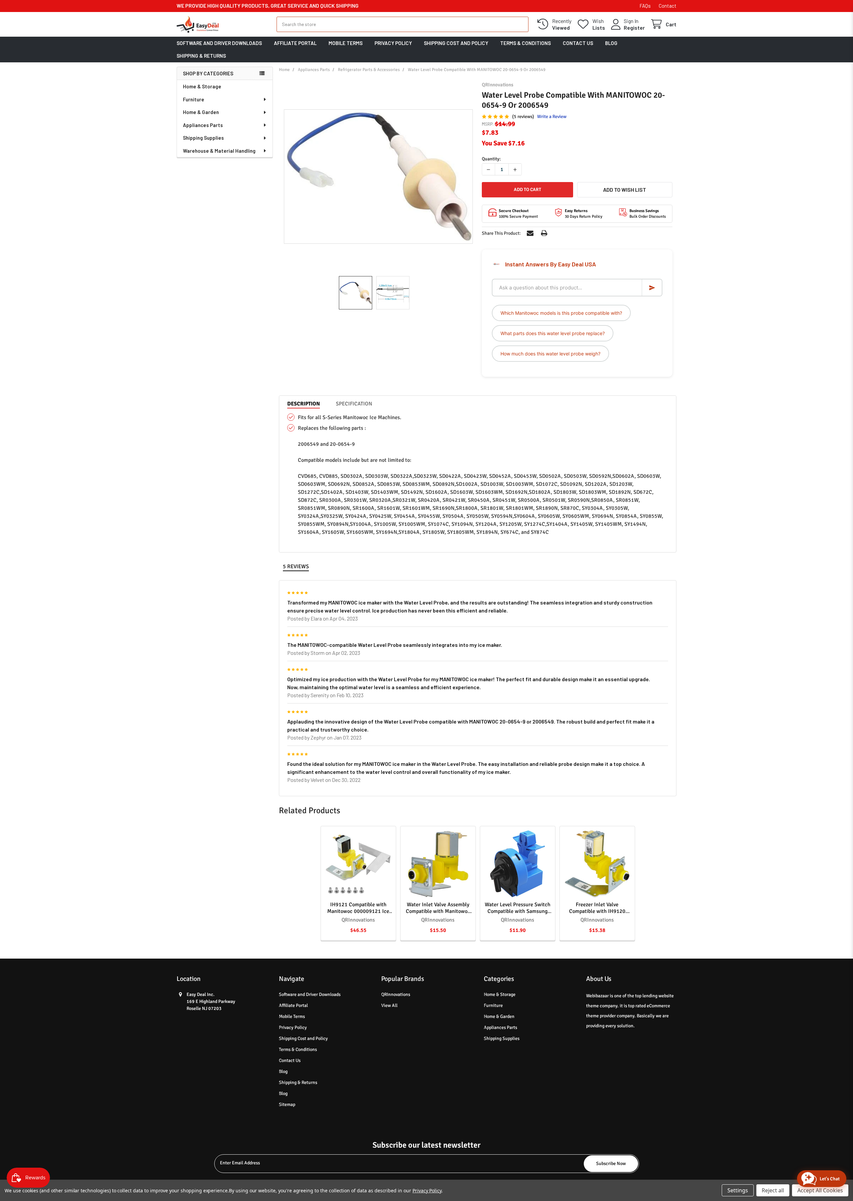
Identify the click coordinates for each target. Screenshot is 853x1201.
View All (389, 1005)
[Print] (544, 233)
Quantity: (491, 159)
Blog (611, 43)
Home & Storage (202, 86)
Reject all (773, 1190)
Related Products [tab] (309, 810)
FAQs (645, 6)
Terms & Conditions (525, 43)
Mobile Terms (346, 43)
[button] (624, 189)
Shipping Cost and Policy (456, 43)
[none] (378, 176)
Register (634, 27)
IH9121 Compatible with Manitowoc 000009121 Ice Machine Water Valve (358, 911)
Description (303, 403)
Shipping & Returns (201, 56)
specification (354, 403)
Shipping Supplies (203, 138)
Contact (667, 6)
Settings (737, 1190)
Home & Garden (201, 112)
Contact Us (578, 43)
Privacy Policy (393, 43)
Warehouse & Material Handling (219, 151)
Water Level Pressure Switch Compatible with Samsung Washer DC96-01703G (517, 911)
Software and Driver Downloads (219, 43)
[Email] (530, 233)
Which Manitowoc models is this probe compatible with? (561, 313)
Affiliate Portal (295, 43)
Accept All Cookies (820, 1190)
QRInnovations (395, 994)
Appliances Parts (203, 125)
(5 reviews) (523, 116)
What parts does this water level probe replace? (552, 333)
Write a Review (551, 116)
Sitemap (287, 1104)
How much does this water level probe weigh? (550, 353)
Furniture (193, 99)
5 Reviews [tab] (296, 566)
